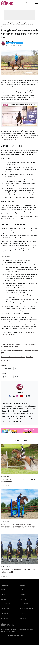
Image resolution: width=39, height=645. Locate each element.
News (21, 589)
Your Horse (9, 41)
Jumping (22, 23)
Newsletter (29, 3)
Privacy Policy (5, 608)
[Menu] (36, 2)
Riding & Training (12, 23)
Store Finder (4, 618)
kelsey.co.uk (19, 635)
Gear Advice (23, 599)
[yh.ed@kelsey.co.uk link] (25, 396)
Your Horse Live (24, 618)
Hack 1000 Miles (24, 604)
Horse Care (23, 594)
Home (3, 23)
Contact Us (4, 594)
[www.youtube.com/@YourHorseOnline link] (21, 396)
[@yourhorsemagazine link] (17, 396)
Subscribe (4, 599)
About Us (3, 589)
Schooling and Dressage (26, 608)
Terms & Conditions (7, 604)
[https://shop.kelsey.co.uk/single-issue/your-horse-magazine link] (29, 396)
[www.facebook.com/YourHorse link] (10, 396)
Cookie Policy (5, 613)
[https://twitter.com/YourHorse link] (13, 396)
